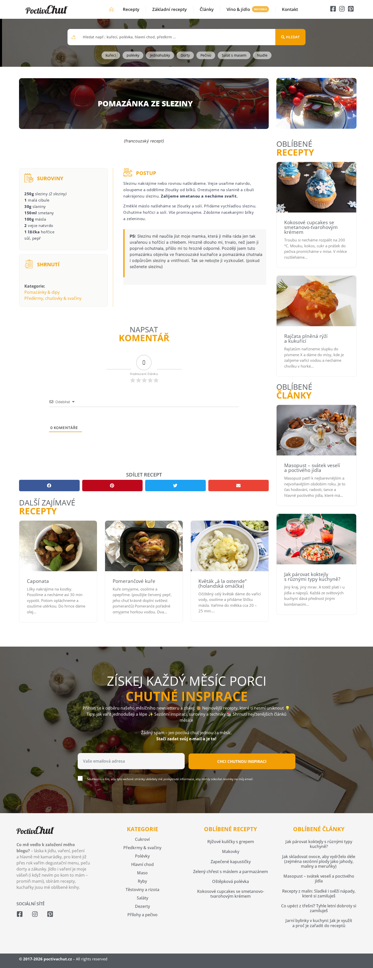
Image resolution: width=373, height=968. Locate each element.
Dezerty (142, 906)
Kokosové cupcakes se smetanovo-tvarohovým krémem (311, 227)
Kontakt (290, 9)
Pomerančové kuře (134, 581)
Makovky (230, 851)
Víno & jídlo (238, 9)
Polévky (142, 856)
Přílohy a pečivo (142, 914)
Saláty (142, 897)
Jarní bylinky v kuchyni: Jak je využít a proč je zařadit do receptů (318, 923)
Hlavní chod (142, 864)
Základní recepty (169, 9)
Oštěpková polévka (230, 881)
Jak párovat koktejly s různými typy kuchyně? (312, 576)
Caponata (38, 581)
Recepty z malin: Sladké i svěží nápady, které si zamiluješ (318, 893)
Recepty (131, 9)
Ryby (142, 881)
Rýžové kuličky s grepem (230, 841)
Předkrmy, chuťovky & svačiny (52, 298)
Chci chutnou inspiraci (241, 761)
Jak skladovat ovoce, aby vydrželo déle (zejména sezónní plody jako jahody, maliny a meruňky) (318, 861)
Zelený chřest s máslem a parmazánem (230, 871)
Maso (142, 872)
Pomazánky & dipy (42, 292)
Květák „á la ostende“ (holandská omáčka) (222, 583)
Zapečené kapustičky (231, 861)
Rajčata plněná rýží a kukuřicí (306, 338)
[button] (49, 485)
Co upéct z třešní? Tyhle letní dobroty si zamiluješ (318, 908)
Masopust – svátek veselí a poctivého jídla (312, 467)
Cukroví (142, 839)
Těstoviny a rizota (142, 889)
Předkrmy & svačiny (142, 847)
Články (207, 9)
